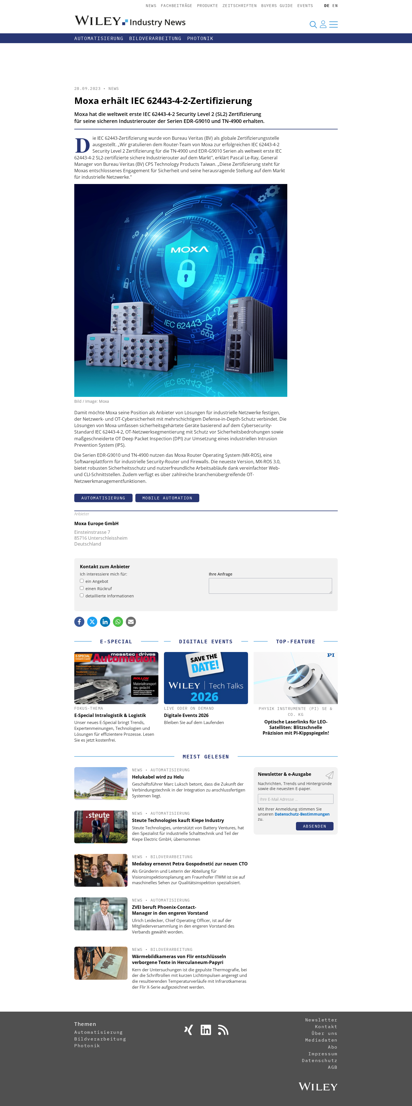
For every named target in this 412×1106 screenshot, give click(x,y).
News (151, 5)
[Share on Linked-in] (105, 622)
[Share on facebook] (79, 622)
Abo (333, 1047)
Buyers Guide (277, 5)
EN (335, 5)
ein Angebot (96, 581)
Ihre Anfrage (220, 574)
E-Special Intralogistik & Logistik (110, 715)
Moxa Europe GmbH (96, 523)
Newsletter (321, 1020)
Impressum (322, 1053)
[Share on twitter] (92, 622)
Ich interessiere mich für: (103, 574)
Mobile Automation (167, 497)
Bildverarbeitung (155, 38)
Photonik (200, 38)
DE (327, 5)
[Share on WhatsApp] (118, 622)
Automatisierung (99, 38)
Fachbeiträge (177, 5)
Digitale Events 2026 (186, 715)
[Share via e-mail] (131, 622)
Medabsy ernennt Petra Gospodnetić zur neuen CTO (190, 864)
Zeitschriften (240, 5)
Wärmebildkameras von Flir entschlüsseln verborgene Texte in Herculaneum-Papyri (179, 959)
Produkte (207, 5)
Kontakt (326, 1026)
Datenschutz (320, 1060)
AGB (333, 1067)
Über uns (325, 1033)
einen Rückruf (98, 588)
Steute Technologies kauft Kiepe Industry (178, 820)
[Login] (323, 24)
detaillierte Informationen (109, 596)
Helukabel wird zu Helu (158, 777)
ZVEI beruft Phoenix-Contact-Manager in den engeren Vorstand (170, 910)
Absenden (315, 826)
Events (305, 5)
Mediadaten (321, 1040)
